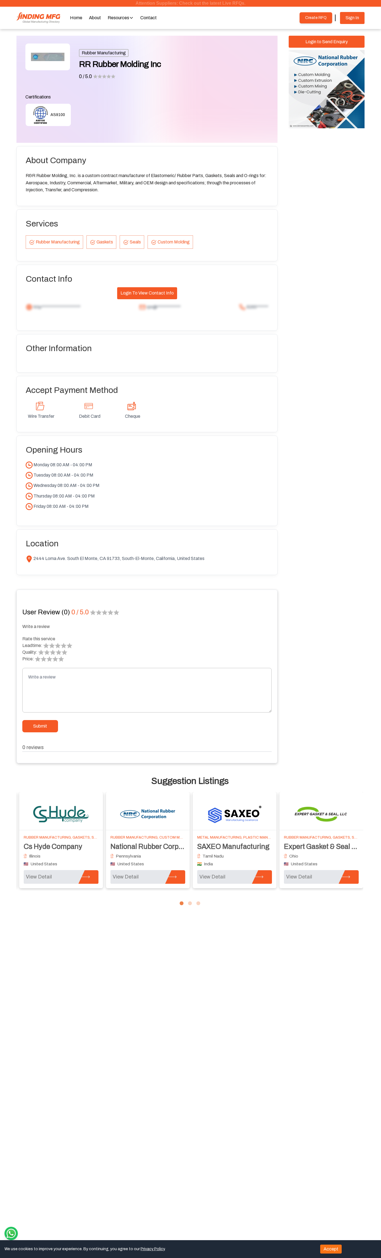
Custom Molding (174, 242)
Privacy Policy (153, 1249)
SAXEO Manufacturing (233, 846)
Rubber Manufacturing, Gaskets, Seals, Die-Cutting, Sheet (83, 837)
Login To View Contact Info (147, 293)
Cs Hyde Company (53, 846)
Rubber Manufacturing (104, 52)
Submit (40, 726)
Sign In (352, 17)
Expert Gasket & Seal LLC (324, 846)
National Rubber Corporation (155, 846)
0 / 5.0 (85, 76)
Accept (331, 1249)
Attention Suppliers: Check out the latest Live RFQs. (190, 3)
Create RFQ (316, 18)
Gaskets (105, 242)
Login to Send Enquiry (326, 41)
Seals (135, 242)
